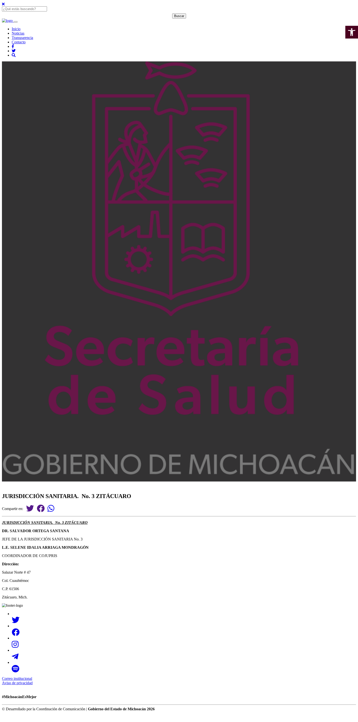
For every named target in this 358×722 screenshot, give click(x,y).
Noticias (18, 33)
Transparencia (22, 38)
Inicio (16, 29)
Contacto (19, 42)
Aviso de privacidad (17, 683)
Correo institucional (17, 678)
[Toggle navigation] (16, 22)
